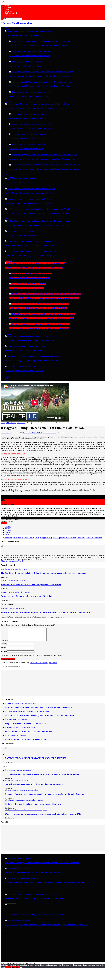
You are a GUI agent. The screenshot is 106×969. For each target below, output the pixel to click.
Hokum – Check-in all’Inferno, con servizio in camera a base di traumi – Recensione (45, 612)
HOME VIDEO (8, 102)
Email (3, 647)
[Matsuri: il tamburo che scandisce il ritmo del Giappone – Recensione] (25, 346)
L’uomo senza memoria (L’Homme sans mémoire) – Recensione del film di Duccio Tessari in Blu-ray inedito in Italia (42, 159)
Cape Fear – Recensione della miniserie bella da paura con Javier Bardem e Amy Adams (29, 193)
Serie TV (11, 177)
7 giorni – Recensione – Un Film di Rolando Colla (26, 739)
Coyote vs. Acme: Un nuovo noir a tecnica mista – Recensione (26, 288)
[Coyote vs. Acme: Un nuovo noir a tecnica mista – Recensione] (27, 284)
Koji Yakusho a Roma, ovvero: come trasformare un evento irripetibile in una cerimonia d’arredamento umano (40, 76)
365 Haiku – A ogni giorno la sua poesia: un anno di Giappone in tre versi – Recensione (29, 340)
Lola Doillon (81, 538)
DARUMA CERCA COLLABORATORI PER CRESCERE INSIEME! (35, 758)
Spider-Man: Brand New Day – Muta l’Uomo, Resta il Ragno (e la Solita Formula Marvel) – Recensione (38, 308)
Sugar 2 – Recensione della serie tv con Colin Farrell (19, 183)
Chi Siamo (8, 7)
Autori (7, 9)
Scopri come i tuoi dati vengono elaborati (43, 663)
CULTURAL (8, 334)
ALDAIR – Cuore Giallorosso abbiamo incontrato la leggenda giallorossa (29, 56)
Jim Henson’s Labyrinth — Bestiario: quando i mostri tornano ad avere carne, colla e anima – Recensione (38, 46)
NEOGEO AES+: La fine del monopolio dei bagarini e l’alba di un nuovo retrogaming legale (30, 255)
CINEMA (7, 29)
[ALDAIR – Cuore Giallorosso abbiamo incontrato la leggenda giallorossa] (30, 51)
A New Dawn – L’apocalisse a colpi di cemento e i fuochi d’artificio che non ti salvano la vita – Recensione (39, 328)
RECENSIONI (8, 261)
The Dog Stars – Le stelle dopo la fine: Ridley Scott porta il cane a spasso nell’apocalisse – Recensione (34, 268)
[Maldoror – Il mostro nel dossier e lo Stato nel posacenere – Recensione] (30, 273)
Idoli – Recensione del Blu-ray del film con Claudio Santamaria (26, 139)
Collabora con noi (11, 13)
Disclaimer (8, 15)
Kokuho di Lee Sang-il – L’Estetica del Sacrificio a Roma (25, 66)
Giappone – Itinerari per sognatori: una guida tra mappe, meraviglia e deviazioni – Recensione (31, 361)
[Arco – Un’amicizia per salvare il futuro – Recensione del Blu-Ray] (28, 114)
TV (6, 175)
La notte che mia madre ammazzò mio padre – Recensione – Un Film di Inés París (39, 715)
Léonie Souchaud (70, 538)
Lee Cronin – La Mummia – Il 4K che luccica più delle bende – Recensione (30, 128)
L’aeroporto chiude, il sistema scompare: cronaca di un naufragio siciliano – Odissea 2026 (43, 814)
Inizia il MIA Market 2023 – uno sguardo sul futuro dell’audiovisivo (34, 898)
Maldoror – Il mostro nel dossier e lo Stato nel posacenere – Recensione (29, 278)
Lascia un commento (49, 433)
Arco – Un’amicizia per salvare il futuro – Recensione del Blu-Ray (27, 118)
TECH (6, 378)
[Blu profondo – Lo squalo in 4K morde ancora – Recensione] (27, 144)
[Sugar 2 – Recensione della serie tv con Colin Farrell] (20, 179)
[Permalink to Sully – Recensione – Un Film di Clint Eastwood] (16, 719)
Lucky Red (89, 538)
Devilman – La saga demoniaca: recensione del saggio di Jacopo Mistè (24, 371)
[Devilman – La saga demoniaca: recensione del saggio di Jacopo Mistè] (25, 366)
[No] (21, 967)
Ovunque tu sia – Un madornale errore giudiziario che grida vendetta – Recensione (28, 203)
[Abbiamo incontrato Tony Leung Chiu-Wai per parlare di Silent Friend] (29, 92)
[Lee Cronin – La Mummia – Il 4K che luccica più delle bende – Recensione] (30, 124)
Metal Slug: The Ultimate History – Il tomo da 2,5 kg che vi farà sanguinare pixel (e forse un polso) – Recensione (37, 225)
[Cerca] (1, 2)
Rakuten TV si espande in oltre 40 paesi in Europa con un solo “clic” (34, 915)
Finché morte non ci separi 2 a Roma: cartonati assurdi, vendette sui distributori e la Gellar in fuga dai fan (39, 86)
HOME (6, 27)
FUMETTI (7, 377)
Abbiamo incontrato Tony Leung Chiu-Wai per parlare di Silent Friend (28, 96)
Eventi (7, 5)
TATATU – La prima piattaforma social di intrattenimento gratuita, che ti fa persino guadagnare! (46, 925)
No (10, 967)
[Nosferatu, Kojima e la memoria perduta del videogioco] (21, 231)
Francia (37, 538)
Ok (6, 967)
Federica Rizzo (6, 433)
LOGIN (6, 380)
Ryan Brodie (97, 538)
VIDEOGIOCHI (8, 219)
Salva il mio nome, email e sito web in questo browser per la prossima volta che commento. (33, 655)
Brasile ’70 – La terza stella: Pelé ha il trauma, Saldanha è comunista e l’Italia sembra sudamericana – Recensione (37, 213)
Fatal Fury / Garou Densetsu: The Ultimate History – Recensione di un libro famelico (29, 245)
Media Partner (9, 11)
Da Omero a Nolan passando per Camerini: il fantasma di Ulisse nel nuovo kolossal (28, 35)
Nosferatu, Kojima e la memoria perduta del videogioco (21, 235)
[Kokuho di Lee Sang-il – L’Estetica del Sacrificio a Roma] (25, 62)
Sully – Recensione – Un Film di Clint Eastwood (25, 723)
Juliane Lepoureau (59, 538)
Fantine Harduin (28, 538)
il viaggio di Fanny (46, 538)
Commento (4, 640)
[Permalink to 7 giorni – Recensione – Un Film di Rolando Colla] (15, 735)
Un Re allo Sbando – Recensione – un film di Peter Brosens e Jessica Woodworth (39, 707)
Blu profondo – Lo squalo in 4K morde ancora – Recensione (26, 149)
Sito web (4, 651)
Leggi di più (15, 967)
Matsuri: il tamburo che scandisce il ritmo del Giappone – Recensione (24, 350)
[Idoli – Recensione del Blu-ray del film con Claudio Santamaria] (27, 134)
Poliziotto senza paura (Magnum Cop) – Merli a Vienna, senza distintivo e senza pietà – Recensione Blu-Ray (36, 108)
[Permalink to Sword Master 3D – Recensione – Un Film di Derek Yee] (20, 727)
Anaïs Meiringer (9, 538)
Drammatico (21, 423)
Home (3, 423)
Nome (3, 644)
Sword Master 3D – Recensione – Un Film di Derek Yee (28, 731)
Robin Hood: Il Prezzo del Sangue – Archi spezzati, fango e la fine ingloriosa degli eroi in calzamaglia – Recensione (41, 318)
